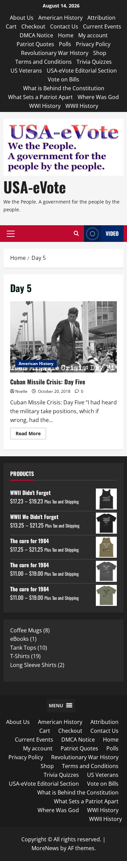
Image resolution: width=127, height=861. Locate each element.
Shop (99, 53)
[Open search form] (76, 233)
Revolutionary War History (54, 53)
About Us (22, 17)
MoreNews (45, 848)
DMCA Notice (36, 35)
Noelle (21, 391)
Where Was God (98, 97)
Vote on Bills (63, 79)
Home (65, 35)
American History (60, 17)
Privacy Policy (93, 44)
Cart (11, 26)
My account (93, 35)
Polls (65, 44)
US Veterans (26, 70)
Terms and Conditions (43, 61)
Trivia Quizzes (94, 61)
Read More (31, 434)
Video (112, 233)
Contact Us (64, 26)
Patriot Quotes (35, 44)
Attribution (101, 17)
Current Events (102, 26)
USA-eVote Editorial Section (82, 70)
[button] (10, 234)
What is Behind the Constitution (63, 88)
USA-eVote (34, 187)
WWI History (45, 106)
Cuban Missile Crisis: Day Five (63, 336)
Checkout (33, 26)
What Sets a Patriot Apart (40, 97)
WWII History (81, 106)
